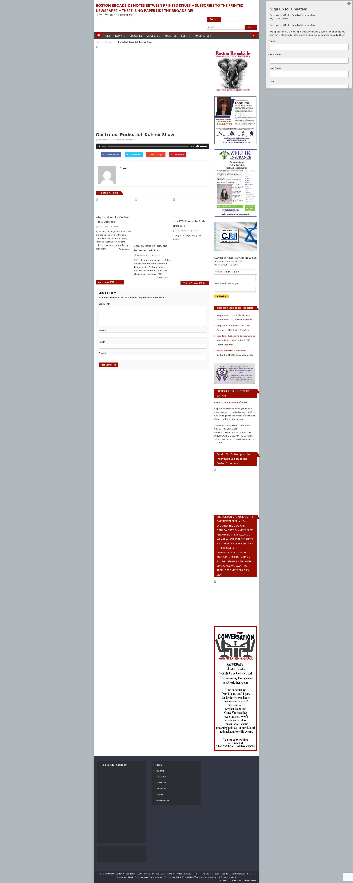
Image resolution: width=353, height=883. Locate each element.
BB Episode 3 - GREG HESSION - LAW (233, 325)
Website (102, 353)
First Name (275, 54)
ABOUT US (171, 36)
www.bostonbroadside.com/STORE (230, 402)
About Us (224, 880)
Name (102, 330)
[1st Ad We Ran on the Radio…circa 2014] (191, 205)
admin (118, 140)
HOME (107, 36)
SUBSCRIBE (136, 36)
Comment (104, 303)
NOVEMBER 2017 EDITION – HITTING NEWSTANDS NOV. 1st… (111, 282)
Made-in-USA (203, 36)
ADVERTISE (153, 36)
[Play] (99, 146)
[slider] (203, 146)
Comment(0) (130, 140)
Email (102, 341)
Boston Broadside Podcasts (236, 308)
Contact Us (236, 880)
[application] (152, 146)
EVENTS (185, 36)
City (272, 81)
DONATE (120, 36)
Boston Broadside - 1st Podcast (231, 350)
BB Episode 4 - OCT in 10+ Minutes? (233, 315)
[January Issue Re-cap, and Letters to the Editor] (152, 218)
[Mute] (197, 146)
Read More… (125, 249)
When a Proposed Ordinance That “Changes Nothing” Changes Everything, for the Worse (196, 283)
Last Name (275, 68)
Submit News (250, 880)
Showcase (101, 130)
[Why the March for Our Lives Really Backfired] (114, 203)
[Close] (349, 3)
